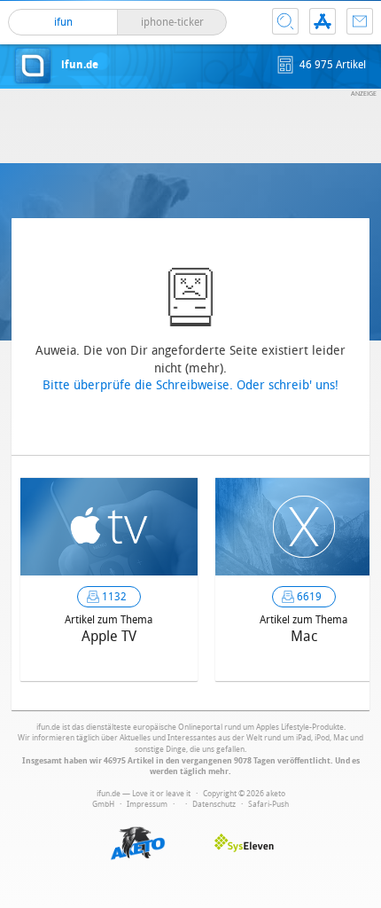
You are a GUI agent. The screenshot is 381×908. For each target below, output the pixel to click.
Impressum (147, 804)
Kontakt (359, 21)
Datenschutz (214, 804)
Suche (285, 21)
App (322, 21)
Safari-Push (268, 804)
